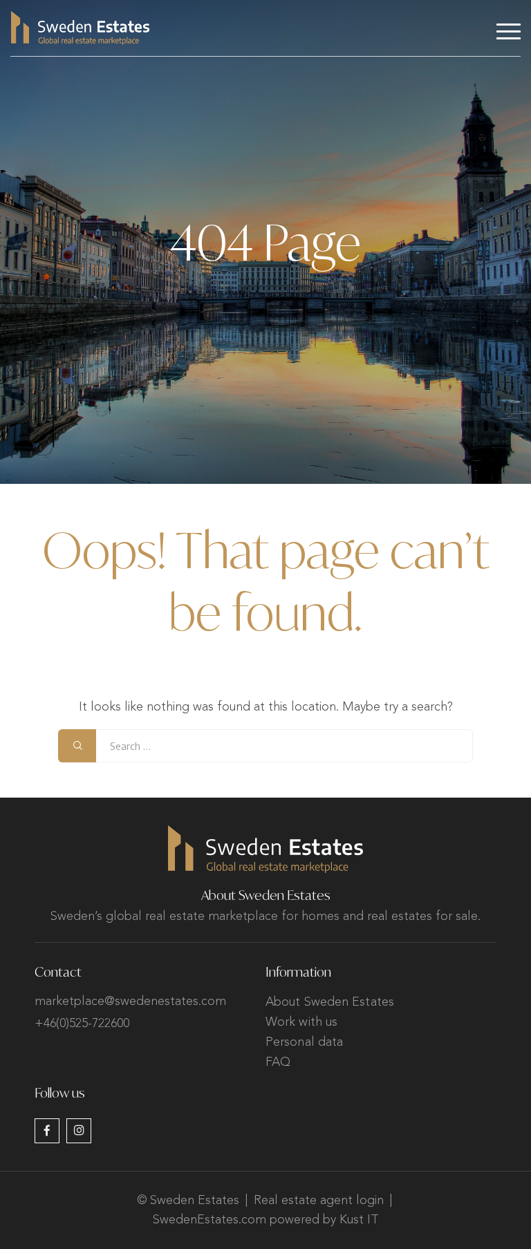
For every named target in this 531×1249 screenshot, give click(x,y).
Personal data (304, 1042)
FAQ (278, 1062)
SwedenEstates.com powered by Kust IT (266, 1220)
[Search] (77, 745)
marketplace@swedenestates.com (130, 1001)
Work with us (301, 1022)
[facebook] (47, 1130)
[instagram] (78, 1130)
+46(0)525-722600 (82, 1023)
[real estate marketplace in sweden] (80, 28)
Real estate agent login (319, 1200)
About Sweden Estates (330, 1002)
